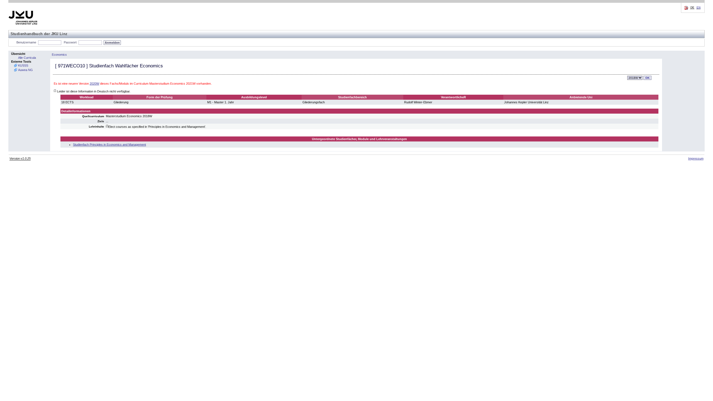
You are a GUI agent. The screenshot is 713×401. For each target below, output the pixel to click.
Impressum (696, 158)
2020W (94, 83)
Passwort (70, 42)
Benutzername (26, 42)
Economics (59, 54)
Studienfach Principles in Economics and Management (109, 144)
